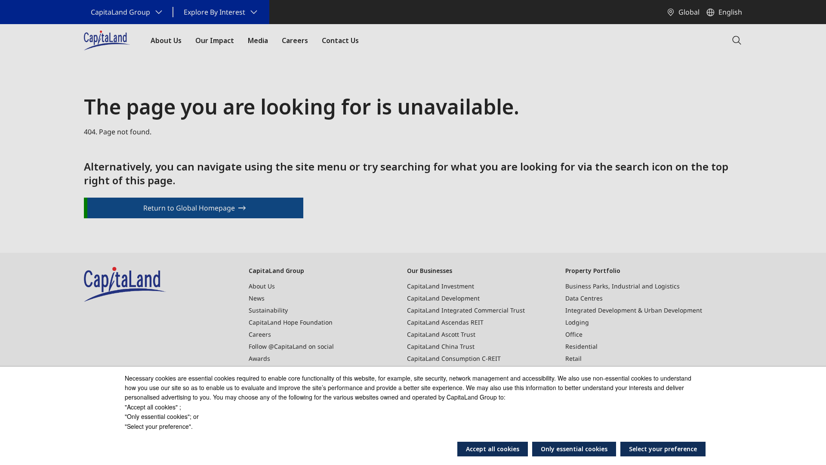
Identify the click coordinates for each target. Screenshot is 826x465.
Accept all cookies (492, 449)
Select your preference (663, 449)
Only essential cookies (574, 449)
